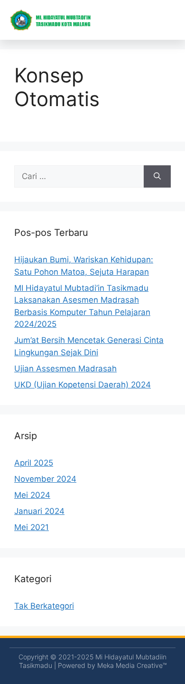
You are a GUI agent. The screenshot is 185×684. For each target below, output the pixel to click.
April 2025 (33, 463)
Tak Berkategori (44, 606)
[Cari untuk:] (79, 176)
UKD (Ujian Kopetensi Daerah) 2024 (82, 384)
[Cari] (157, 176)
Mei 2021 (31, 527)
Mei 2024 (32, 495)
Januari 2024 (39, 511)
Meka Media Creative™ (131, 665)
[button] (168, 20)
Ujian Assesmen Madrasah (65, 368)
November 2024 (45, 479)
